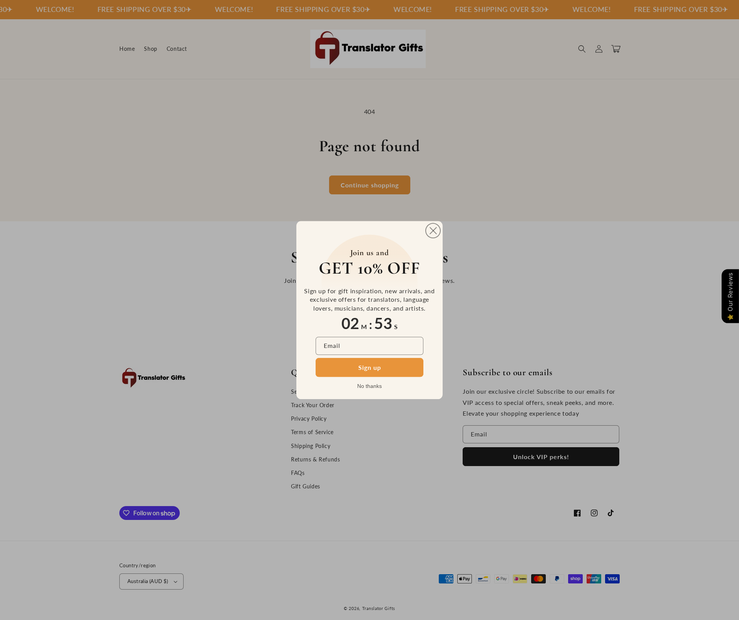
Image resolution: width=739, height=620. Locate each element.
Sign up (369, 367)
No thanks (369, 386)
